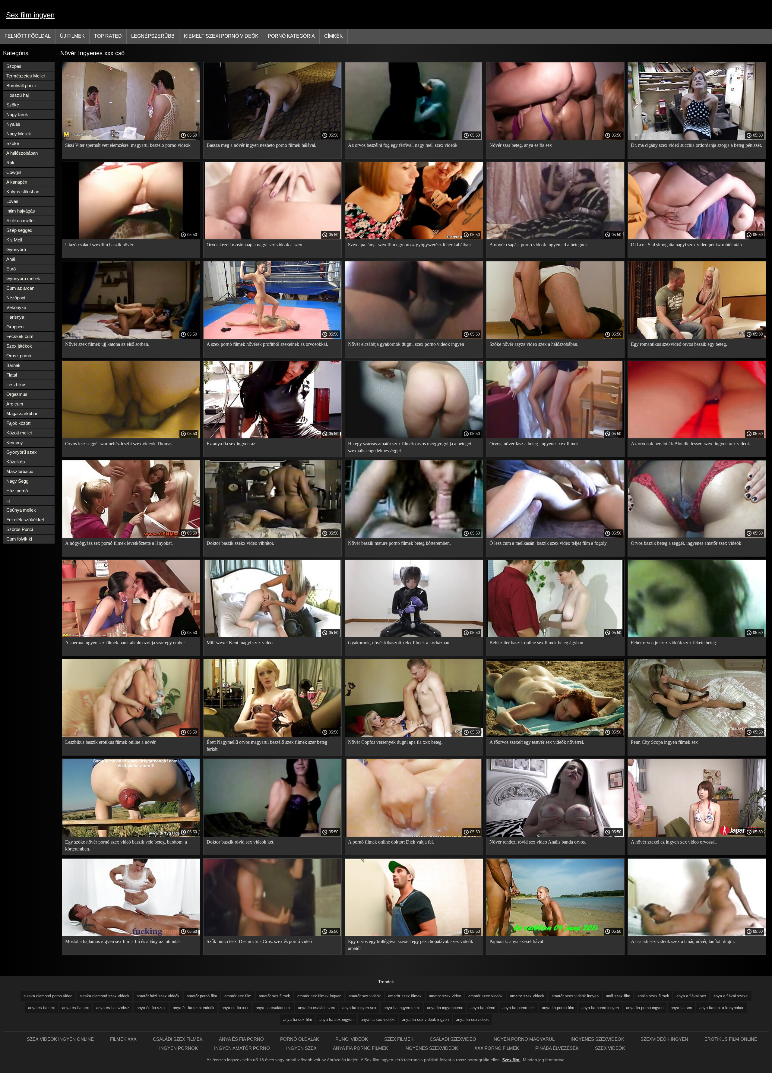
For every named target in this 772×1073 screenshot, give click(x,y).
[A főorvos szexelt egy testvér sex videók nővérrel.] (555, 735)
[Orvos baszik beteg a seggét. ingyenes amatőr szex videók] (697, 536)
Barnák (13, 365)
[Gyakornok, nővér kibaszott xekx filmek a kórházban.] (414, 635)
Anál (10, 259)
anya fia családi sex (273, 1007)
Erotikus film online (730, 1039)
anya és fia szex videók (193, 1007)
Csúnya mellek (21, 510)
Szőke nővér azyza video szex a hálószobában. (533, 344)
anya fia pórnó (482, 1007)
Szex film (511, 1059)
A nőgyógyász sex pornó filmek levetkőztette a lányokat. (119, 543)
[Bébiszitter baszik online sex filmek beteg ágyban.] (555, 635)
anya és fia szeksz (112, 1007)
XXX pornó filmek (497, 1048)
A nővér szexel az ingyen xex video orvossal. (674, 841)
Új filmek (72, 36)
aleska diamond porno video (48, 996)
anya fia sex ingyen (336, 1019)
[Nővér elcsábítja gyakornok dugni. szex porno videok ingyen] (414, 337)
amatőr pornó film (202, 996)
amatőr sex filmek (274, 996)
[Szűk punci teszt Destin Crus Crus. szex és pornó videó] (272, 934)
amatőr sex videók (365, 996)
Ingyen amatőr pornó (242, 1048)
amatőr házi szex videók (158, 996)
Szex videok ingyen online (61, 1039)
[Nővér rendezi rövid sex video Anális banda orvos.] (555, 835)
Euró (11, 268)
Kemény (14, 442)
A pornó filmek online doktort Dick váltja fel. (391, 841)
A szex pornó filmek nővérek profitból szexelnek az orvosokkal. (267, 344)
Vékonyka (16, 307)
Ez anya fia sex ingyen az (231, 443)
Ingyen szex (302, 1048)
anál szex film (618, 996)
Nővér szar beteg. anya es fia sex (520, 145)
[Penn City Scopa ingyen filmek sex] (697, 735)
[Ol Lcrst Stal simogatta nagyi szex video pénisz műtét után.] (697, 237)
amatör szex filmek (405, 996)
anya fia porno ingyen (644, 1007)
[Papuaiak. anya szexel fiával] (555, 934)
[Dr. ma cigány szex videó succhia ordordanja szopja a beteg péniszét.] (697, 138)
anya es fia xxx (235, 1007)
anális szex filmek (653, 996)
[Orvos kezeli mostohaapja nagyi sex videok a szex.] (272, 237)
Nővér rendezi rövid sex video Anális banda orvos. (537, 841)
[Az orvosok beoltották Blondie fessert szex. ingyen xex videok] (697, 436)
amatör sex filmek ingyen (319, 996)
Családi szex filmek (178, 1039)
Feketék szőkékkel (25, 519)
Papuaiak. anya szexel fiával (516, 941)
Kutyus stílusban (22, 191)
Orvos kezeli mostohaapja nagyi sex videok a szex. (255, 244)
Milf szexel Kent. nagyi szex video (240, 642)
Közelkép (15, 461)
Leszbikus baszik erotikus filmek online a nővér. (111, 742)
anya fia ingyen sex (359, 1007)
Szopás (13, 66)
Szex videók (610, 1048)
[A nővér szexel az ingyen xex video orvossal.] (697, 835)
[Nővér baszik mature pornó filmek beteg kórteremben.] (414, 536)
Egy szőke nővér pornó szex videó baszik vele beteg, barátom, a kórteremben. (126, 845)
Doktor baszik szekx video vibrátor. (240, 543)
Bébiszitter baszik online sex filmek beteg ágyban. (536, 642)
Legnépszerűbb (153, 36)
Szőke (12, 104)
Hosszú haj (17, 95)
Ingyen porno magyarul (523, 1039)
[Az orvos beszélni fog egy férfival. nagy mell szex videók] (414, 138)
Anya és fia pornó (242, 1039)
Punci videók (352, 1039)
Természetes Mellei (25, 75)
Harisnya (15, 317)
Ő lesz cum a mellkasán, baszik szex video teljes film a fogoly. (548, 543)
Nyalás (13, 124)
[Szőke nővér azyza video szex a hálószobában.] (555, 337)
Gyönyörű (16, 249)
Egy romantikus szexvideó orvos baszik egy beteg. (679, 344)
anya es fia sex (41, 1007)
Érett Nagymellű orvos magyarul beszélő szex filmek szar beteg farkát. (267, 746)
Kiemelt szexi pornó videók (221, 36)
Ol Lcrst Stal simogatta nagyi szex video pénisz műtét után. (687, 244)
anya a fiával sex (691, 996)
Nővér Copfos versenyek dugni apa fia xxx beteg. (395, 742)
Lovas (12, 201)
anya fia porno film (558, 1007)
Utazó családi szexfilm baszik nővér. (99, 244)
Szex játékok (19, 346)
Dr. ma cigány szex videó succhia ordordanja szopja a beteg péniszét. (696, 145)
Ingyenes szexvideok (598, 1039)
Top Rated (108, 36)
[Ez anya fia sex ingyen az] (272, 436)
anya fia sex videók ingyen (425, 1019)
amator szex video (445, 996)
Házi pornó (17, 490)
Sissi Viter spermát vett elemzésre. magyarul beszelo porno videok (128, 145)
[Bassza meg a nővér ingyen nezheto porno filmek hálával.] (272, 138)
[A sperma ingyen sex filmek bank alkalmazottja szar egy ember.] (131, 635)
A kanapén (16, 182)
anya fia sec (681, 1007)
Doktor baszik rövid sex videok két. (240, 841)
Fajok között (18, 423)
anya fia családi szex (316, 1007)
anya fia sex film (297, 1019)
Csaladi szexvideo (453, 1039)
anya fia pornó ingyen (600, 1007)
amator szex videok (527, 996)
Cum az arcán (20, 288)
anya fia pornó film (518, 1007)
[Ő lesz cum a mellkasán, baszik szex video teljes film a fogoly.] (555, 536)
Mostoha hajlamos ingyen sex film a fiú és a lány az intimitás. (123, 941)
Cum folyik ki (19, 538)
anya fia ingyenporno (445, 1007)
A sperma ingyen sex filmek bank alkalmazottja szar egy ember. (125, 642)
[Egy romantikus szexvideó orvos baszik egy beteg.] (697, 337)
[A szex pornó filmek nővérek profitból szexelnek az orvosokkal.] (272, 337)
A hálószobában (22, 153)
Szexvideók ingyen (665, 1039)
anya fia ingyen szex (402, 1007)
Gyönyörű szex (21, 452)
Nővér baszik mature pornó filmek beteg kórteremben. (399, 543)
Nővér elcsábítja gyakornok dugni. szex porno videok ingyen (406, 344)
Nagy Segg (17, 481)
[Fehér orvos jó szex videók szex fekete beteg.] (697, 635)
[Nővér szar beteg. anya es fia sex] (555, 138)
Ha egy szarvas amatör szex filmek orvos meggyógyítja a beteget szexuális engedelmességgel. (409, 447)
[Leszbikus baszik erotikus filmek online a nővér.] (131, 735)
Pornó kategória (291, 36)
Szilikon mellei (20, 220)
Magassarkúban (22, 413)
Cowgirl (13, 172)
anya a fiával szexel (730, 996)
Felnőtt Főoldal (28, 36)
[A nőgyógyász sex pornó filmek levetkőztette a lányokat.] (131, 536)
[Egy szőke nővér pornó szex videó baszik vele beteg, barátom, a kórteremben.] (131, 835)
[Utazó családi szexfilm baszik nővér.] (131, 237)
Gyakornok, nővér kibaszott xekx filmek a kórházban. (399, 642)
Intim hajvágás (20, 210)
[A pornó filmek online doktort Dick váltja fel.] (414, 835)
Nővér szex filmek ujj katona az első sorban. (107, 344)
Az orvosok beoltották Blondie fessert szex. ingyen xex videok (690, 443)
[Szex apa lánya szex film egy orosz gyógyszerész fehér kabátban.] (414, 237)
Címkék (333, 36)
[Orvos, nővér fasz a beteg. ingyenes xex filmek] (555, 436)
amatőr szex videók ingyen (575, 996)
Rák (10, 162)
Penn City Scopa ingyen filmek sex (664, 742)
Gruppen (15, 326)
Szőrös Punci (19, 529)
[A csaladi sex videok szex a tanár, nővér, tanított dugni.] (697, 934)
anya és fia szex (151, 1007)
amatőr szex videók (485, 996)
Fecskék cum (19, 336)
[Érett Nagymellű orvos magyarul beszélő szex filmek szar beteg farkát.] (272, 735)
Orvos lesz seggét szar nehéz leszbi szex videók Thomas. (119, 443)
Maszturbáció (19, 471)
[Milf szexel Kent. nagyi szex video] (272, 635)
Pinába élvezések (557, 1048)
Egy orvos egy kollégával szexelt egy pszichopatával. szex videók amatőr (410, 945)
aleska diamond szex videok (104, 996)
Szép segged (19, 230)
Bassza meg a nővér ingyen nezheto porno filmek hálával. (261, 145)
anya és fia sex (75, 1007)
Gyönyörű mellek (23, 278)
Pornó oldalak (300, 1039)
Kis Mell (14, 239)
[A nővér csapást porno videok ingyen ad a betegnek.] (555, 237)
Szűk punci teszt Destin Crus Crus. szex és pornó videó (259, 941)
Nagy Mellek (18, 133)
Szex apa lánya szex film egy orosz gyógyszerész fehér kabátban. (410, 244)
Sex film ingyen (30, 15)
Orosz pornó (18, 355)
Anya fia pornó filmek (361, 1048)
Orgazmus (16, 394)
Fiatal (11, 374)
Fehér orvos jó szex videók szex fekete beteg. (674, 642)
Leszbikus (16, 384)
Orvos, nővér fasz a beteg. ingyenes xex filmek (534, 443)
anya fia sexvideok (472, 1019)
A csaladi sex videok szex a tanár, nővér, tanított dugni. (683, 941)
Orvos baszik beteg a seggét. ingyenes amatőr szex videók (686, 543)
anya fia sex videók (378, 1019)
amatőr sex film (238, 996)
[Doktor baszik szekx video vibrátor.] (272, 536)
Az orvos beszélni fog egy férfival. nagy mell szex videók (402, 145)
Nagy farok (17, 114)
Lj (8, 500)
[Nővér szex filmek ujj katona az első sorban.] (131, 337)
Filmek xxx (124, 1039)
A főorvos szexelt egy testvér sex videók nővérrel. (536, 742)
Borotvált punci (21, 85)
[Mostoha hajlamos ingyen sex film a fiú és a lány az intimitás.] (131, 934)
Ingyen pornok (179, 1048)
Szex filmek (399, 1039)
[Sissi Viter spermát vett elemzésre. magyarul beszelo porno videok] (131, 138)
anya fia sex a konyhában (721, 1007)
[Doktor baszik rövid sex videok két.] (272, 835)
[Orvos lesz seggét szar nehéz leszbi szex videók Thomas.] (131, 436)
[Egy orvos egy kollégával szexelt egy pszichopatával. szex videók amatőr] (414, 934)
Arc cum (14, 403)
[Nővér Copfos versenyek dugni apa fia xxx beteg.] (414, 735)
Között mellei (19, 432)
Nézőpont (15, 297)
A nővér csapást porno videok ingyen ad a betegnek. (539, 244)
